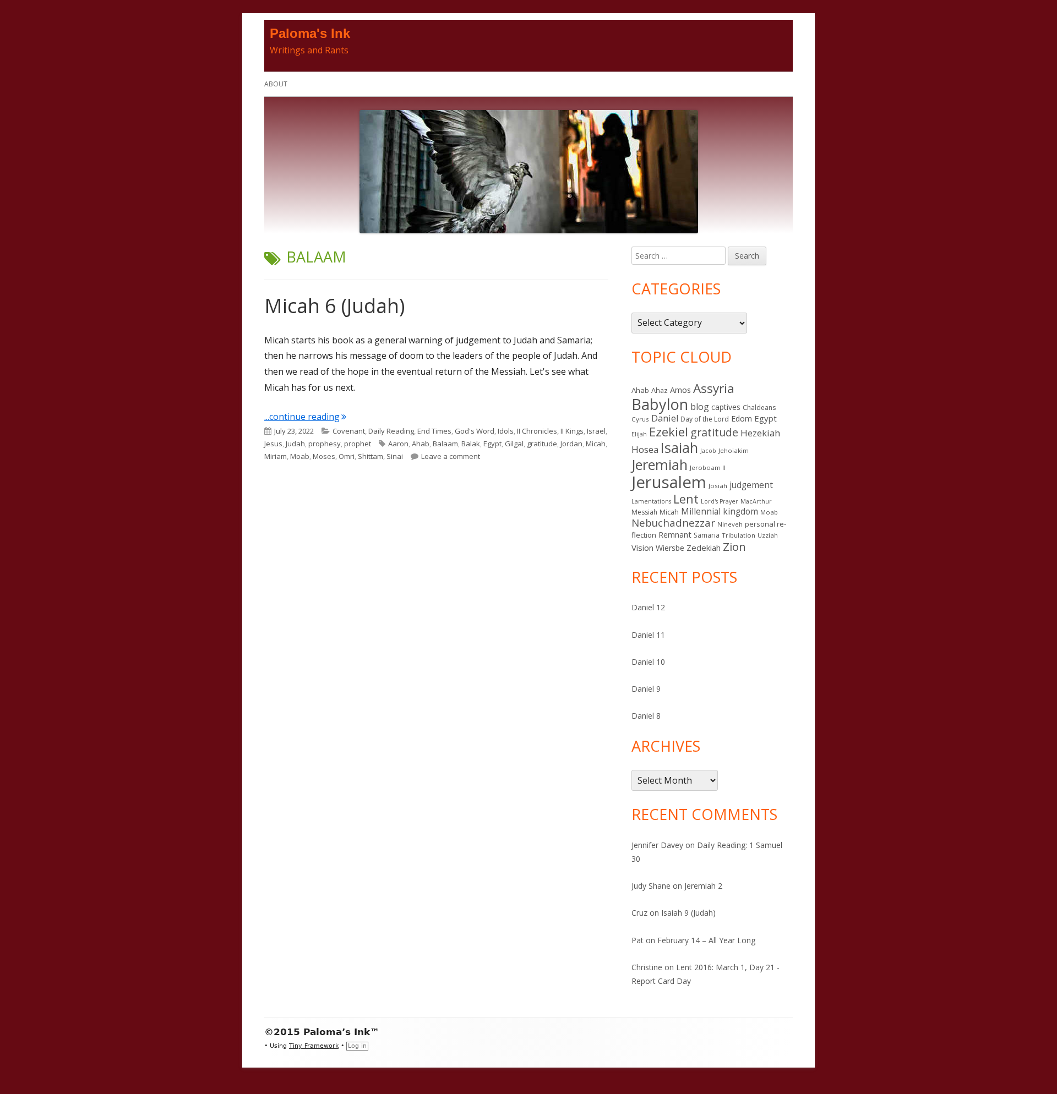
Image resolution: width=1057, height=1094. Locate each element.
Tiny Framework (314, 1045)
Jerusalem (668, 482)
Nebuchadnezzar (673, 522)
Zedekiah (703, 547)
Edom (741, 418)
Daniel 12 (648, 607)
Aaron (398, 443)
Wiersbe (670, 548)
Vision (642, 547)
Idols (506, 431)
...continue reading (305, 417)
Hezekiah (760, 432)
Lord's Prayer (719, 501)
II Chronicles (537, 431)
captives (725, 407)
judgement (751, 485)
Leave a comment (450, 456)
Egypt (492, 443)
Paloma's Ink (310, 33)
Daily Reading (391, 431)
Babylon (659, 404)
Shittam (370, 456)
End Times (434, 431)
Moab (299, 456)
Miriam (275, 456)
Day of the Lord (704, 419)
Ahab (420, 443)
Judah (295, 443)
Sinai (394, 456)
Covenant (349, 431)
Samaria (707, 535)
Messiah (644, 512)
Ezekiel (668, 431)
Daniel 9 (646, 688)
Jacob (708, 451)
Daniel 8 (646, 715)
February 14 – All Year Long (706, 940)
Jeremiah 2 (703, 885)
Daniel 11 (648, 635)
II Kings (572, 431)
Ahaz (659, 390)
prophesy (324, 443)
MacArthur (756, 501)
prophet (357, 443)
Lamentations (651, 501)
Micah (596, 443)
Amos (680, 389)
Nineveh (730, 524)
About (275, 84)
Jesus (273, 443)
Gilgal (514, 443)
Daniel (664, 418)
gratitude (542, 443)
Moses (324, 456)
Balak (470, 443)
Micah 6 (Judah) (334, 305)
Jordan (571, 443)
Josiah (718, 486)
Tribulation (738, 535)
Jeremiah (659, 464)
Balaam (445, 443)
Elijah (639, 434)
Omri (347, 456)
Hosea (644, 449)
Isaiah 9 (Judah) (688, 912)
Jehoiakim (733, 450)
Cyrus (640, 419)
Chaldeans (759, 407)
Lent (686, 499)
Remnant (674, 534)
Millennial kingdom (719, 511)
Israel (596, 431)
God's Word (474, 431)
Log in (357, 1045)
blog (699, 407)
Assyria (713, 388)
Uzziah (768, 535)
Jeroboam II (708, 467)
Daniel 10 (648, 662)
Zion (734, 546)
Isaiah (679, 447)
